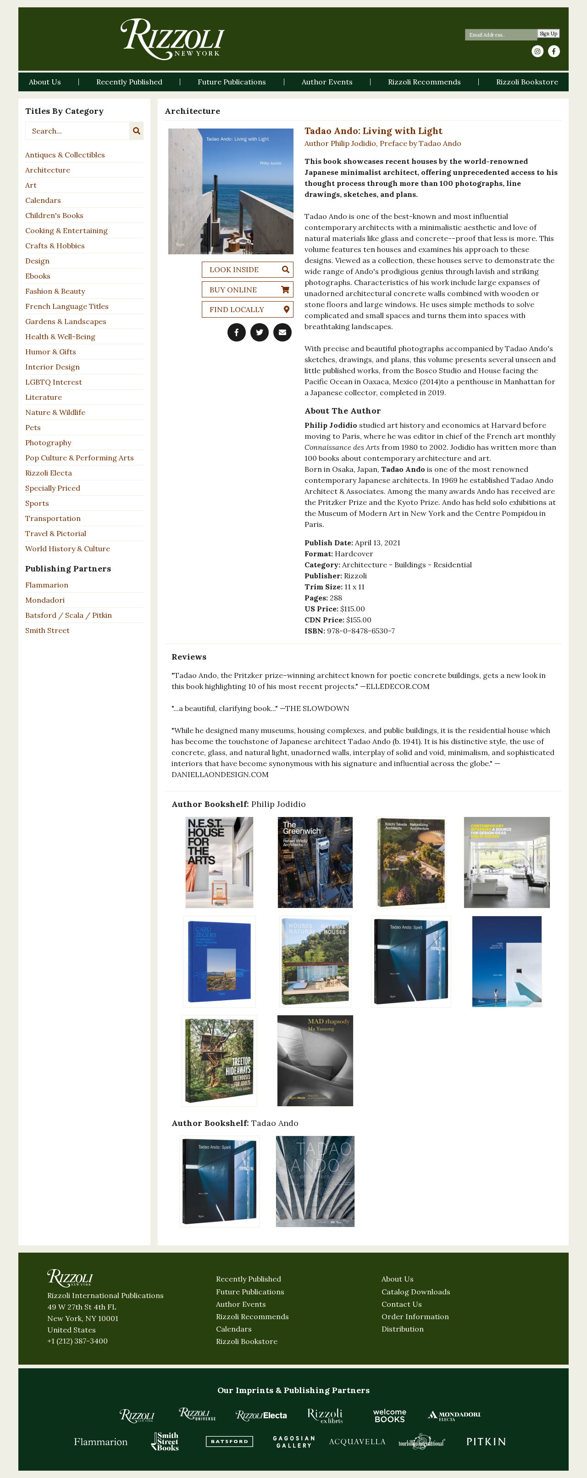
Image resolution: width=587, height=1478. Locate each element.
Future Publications (250, 1291)
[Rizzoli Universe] (197, 1414)
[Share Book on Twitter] (259, 332)
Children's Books (54, 215)
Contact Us (402, 1304)
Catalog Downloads (416, 1291)
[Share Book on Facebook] (236, 332)
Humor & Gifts (50, 351)
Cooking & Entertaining (66, 230)
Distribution (403, 1328)
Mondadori (45, 600)
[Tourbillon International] (422, 1441)
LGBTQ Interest (53, 381)
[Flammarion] (101, 1441)
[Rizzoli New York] (173, 39)
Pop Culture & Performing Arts (79, 457)
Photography (48, 442)
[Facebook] (554, 51)
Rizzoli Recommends (252, 1316)
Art (31, 185)
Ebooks (37, 275)
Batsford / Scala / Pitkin (68, 615)
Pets (33, 427)
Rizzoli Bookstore (246, 1341)
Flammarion (46, 584)
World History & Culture (67, 548)
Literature (43, 397)
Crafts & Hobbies (55, 245)
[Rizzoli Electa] (261, 1415)
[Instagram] (537, 51)
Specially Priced (52, 488)
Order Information (415, 1316)
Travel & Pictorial (55, 533)
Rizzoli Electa (48, 472)
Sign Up (549, 34)
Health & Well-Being (60, 336)
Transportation (53, 518)
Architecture (47, 169)
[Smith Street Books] (165, 1441)
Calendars (43, 200)
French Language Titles (67, 306)
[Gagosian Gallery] (293, 1441)
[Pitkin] (486, 1441)
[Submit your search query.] (137, 131)
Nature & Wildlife (55, 412)
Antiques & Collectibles (65, 154)
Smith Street (47, 630)
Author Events (241, 1304)
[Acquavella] (358, 1441)
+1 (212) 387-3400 (77, 1340)
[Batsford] (229, 1441)
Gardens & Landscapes (65, 321)
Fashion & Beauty (55, 291)
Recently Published (248, 1278)
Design (37, 260)
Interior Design (52, 366)
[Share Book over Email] (282, 332)
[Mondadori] (454, 1415)
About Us (398, 1278)
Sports (37, 503)
